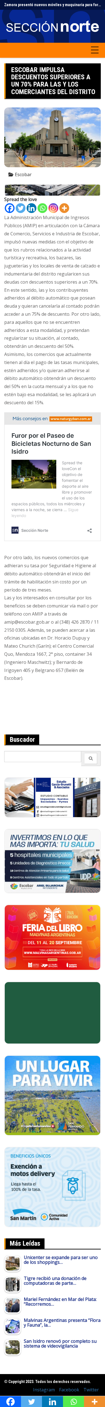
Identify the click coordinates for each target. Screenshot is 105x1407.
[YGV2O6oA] (52, 861)
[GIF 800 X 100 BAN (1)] (52, 418)
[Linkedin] (31, 208)
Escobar (23, 174)
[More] (64, 208)
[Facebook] (10, 208)
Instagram (44, 1390)
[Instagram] (53, 208)
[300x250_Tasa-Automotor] (52, 1186)
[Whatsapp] (42, 208)
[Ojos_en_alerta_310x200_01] (52, 1012)
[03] (52, 797)
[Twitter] (20, 208)
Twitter (91, 1390)
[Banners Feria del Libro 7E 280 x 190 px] (52, 937)
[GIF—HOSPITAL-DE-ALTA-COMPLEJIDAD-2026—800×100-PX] (52, 189)
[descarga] (52, 1095)
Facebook (69, 1390)
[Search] (91, 758)
